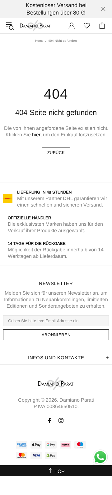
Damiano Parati (35, 26)
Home (39, 40)
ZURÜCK (56, 152)
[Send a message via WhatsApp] (100, 457)
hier (36, 134)
